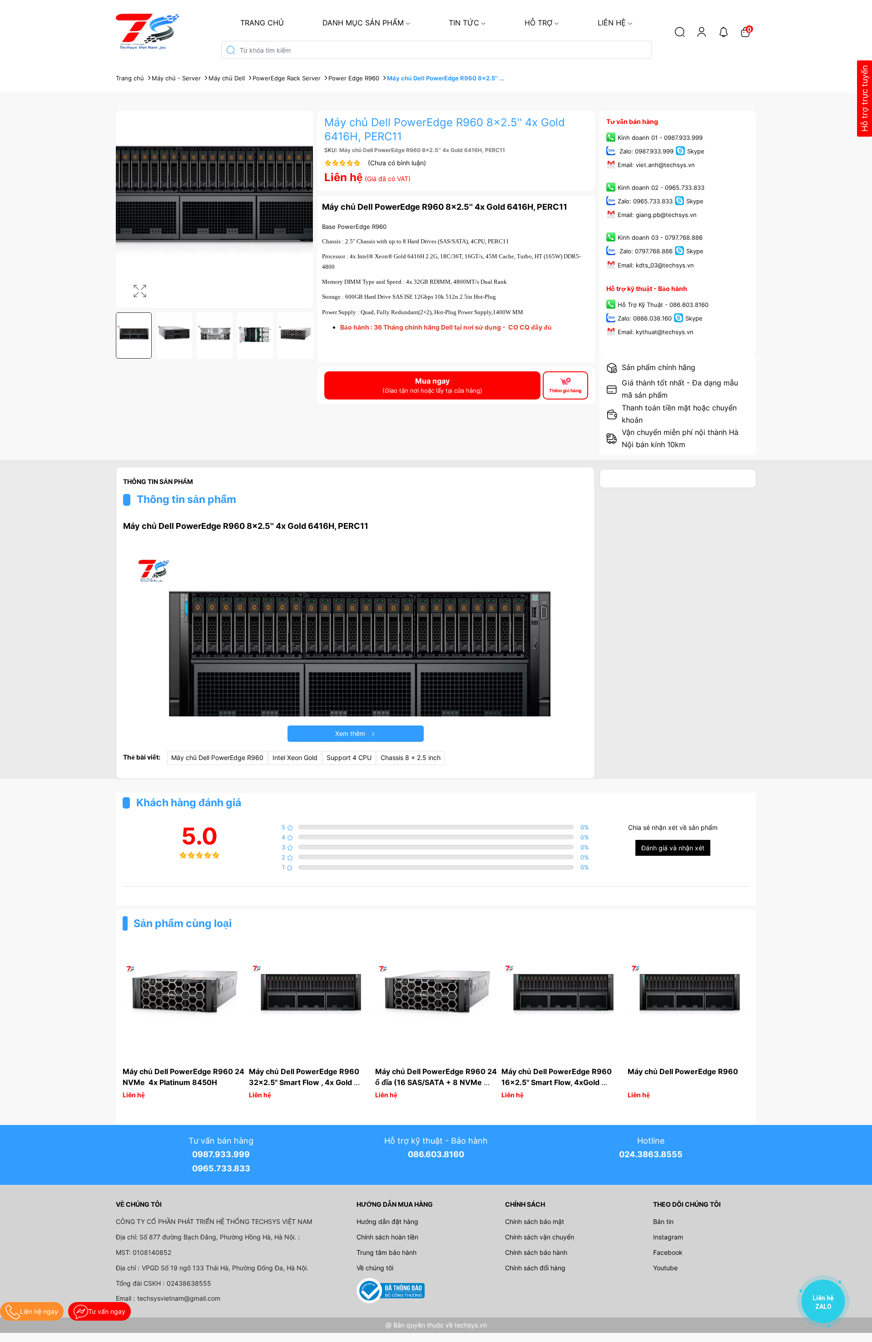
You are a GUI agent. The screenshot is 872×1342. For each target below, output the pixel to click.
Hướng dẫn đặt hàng (387, 1221)
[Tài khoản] (702, 32)
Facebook (668, 1252)
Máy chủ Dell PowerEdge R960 (217, 757)
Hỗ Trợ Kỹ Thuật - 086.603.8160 (663, 304)
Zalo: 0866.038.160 (645, 318)
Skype (695, 151)
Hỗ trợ (538, 22)
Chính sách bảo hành (536, 1252)
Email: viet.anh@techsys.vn (656, 164)
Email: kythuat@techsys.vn (656, 332)
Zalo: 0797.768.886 (645, 251)
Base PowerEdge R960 (354, 226)
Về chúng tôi (375, 1268)
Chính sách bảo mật (534, 1221)
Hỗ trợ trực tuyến (864, 98)
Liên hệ (612, 22)
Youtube (665, 1268)
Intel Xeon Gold (294, 757)
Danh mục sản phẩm (363, 22)
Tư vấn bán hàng (632, 121)
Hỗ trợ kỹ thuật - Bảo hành (646, 288)
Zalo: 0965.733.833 (645, 201)
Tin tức (464, 22)
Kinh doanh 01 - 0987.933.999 (660, 137)
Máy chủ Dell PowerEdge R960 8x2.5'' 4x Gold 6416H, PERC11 (444, 207)
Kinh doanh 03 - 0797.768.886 (660, 238)
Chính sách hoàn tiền (387, 1237)
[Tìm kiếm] (680, 32)
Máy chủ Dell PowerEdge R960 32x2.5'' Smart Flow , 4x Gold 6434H (305, 1082)
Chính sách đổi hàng (535, 1268)
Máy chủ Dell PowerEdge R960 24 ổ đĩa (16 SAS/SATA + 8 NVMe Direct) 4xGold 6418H (437, 1082)
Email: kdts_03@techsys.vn (656, 265)
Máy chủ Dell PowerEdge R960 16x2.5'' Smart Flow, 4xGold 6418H (557, 1082)
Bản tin (663, 1221)
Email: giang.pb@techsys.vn (657, 215)
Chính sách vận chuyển (539, 1237)
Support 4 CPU (349, 757)
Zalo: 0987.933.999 (646, 151)
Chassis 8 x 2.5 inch (411, 757)
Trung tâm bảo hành (386, 1252)
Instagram (668, 1237)
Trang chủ (262, 22)
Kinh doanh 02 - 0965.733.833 (661, 187)
